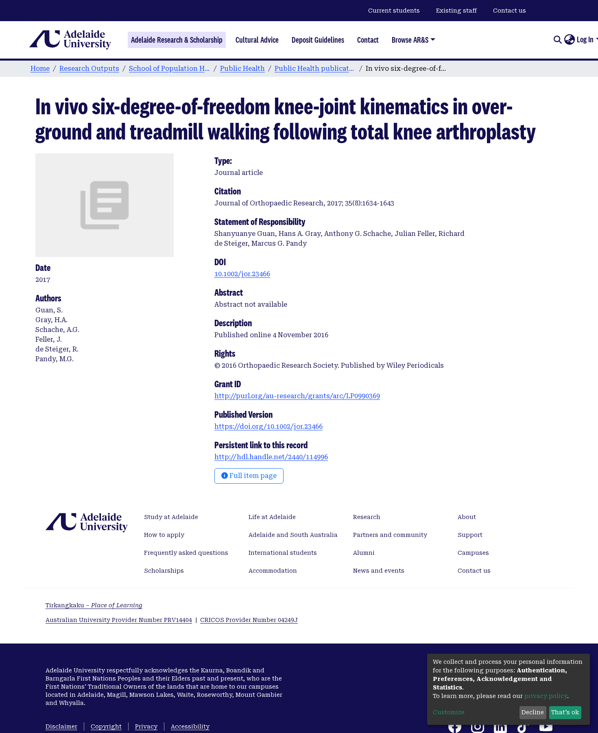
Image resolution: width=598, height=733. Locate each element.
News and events (378, 570)
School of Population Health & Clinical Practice (169, 68)
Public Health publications (315, 68)
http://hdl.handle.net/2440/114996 (271, 457)
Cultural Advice (257, 40)
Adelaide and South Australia (293, 535)
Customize (449, 712)
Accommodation (273, 570)
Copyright (106, 726)
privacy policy (545, 696)
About (467, 517)
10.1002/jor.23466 (242, 274)
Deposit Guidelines (318, 40)
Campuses (473, 553)
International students (283, 553)
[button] (569, 40)
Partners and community (390, 535)
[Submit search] (557, 40)
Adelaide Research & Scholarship (177, 40)
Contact (368, 40)
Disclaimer (61, 726)
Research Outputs (89, 68)
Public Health (242, 68)
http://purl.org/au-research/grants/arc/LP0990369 (297, 396)
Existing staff (456, 10)
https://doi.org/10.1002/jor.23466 (268, 426)
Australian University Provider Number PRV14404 (119, 620)
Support (470, 535)
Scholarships (164, 570)
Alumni (364, 553)
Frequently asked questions (186, 553)
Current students (394, 10)
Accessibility (190, 726)
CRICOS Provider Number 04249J (249, 620)
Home (40, 68)
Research (366, 517)
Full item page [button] (252, 476)
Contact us (509, 10)
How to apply (164, 535)
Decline (533, 712)
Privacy (146, 726)
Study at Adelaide (171, 517)
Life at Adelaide (272, 517)
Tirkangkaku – (94, 605)
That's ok (565, 712)
